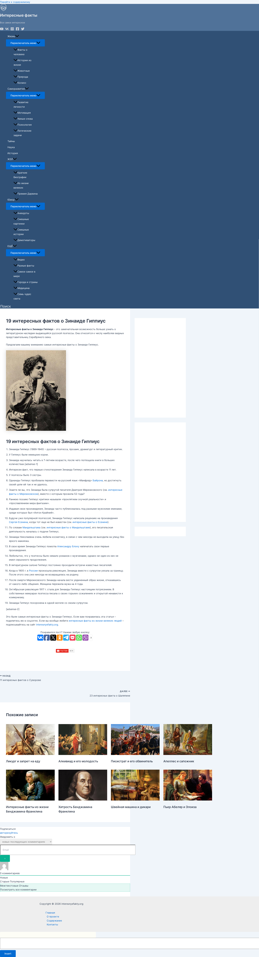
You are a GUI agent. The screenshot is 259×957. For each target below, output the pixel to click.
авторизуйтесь (9, 832)
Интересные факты (18, 15)
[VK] (7, 29)
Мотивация (24, 112)
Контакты (52, 924)
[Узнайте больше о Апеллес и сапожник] (187, 754)
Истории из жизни (22, 62)
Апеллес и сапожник (178, 761)
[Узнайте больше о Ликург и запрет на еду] (30, 754)
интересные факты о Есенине (90, 522)
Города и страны (27, 282)
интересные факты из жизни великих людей (95, 620)
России (33, 570)
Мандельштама (31, 527)
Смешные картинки (21, 221)
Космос (21, 82)
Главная (50, 912)
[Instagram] (12, 29)
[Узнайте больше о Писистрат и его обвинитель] (135, 754)
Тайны (11, 141)
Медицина (23, 288)
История (12, 153)
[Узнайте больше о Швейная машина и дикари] (135, 799)
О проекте (53, 916)
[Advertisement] (160, 368)
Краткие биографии (20, 175)
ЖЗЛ (10, 159)
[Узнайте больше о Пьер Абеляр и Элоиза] (187, 799)
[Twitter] (22, 29)
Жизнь (11, 36)
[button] (5, 306)
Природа (22, 76)
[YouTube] (1, 29)
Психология (24, 124)
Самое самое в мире (24, 274)
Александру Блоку (68, 546)
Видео (21, 259)
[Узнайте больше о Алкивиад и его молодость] (82, 754)
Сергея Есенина (18, 522)
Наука (11, 147)
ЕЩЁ (10, 246)
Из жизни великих (21, 185)
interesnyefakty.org (47, 624)
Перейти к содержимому (15, 1)
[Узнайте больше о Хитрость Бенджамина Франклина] (82, 799)
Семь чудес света (22, 296)
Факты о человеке (20, 52)
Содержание (54, 920)
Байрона (98, 480)
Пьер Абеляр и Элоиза (179, 807)
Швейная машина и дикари (131, 807)
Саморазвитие (16, 88)
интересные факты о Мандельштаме (68, 527)
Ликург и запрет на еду (23, 761)
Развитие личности (20, 104)
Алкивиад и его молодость (78, 761)
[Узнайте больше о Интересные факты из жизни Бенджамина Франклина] (30, 799)
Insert (7, 953)
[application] (17, 36)
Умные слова (25, 118)
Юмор (11, 199)
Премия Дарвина (27, 193)
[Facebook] (17, 29)
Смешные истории (21, 232)
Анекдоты (23, 213)
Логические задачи (22, 133)
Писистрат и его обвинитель (132, 761)
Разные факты (25, 265)
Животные (23, 70)
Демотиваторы (26, 240)
